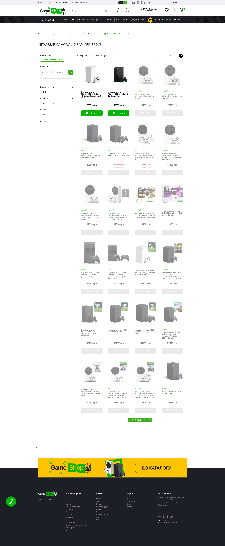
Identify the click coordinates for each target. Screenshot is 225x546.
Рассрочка (84, 2)
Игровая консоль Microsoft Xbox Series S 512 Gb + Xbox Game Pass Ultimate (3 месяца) (118, 216)
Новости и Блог (71, 512)
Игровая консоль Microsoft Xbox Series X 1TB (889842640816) (90, 155)
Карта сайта (70, 522)
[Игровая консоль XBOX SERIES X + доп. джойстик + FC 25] (145, 314)
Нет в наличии (145, 113)
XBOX (82, 34)
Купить (94, 113)
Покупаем (131, 501)
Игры (98, 512)
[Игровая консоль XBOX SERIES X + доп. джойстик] (118, 136)
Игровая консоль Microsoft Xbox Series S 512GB (144, 96)
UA (125, 2)
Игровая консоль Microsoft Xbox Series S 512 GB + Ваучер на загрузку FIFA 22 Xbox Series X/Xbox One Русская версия (118, 396)
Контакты (48, 2)
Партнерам (70, 527)
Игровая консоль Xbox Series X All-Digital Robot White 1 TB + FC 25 (145, 272)
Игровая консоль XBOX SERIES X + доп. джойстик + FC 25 (145, 332)
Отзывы (69, 520)
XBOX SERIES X (48, 103)
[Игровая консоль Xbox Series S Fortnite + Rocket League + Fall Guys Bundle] (145, 195)
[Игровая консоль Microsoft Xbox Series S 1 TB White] (172, 76)
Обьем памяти (47, 87)
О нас (40, 2)
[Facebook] (141, 2)
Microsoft (46, 115)
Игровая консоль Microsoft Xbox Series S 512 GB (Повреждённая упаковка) (171, 156)
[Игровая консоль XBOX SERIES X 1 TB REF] (172, 373)
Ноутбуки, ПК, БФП (103, 514)
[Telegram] (149, 2)
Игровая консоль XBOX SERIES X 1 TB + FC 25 (117, 331)
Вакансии (69, 517)
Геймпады (100, 509)
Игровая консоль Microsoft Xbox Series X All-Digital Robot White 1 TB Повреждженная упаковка (91, 96)
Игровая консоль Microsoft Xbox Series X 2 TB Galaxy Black (118, 94)
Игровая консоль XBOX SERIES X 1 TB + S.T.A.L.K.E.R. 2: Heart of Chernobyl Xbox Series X (171, 276)
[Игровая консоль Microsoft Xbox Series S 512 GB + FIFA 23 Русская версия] (91, 373)
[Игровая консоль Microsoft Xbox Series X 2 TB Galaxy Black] (118, 76)
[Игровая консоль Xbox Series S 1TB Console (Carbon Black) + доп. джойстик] (118, 255)
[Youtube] (133, 2)
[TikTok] (145, 3)
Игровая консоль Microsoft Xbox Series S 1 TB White (172, 96)
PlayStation (100, 499)
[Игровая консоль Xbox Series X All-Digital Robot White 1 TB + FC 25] (145, 255)
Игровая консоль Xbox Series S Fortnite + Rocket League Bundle (172, 213)
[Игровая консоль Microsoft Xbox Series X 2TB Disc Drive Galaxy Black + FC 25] (91, 314)
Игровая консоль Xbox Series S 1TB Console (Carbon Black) (90, 275)
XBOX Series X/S (94, 34)
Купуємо (159, 20)
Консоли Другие (102, 507)
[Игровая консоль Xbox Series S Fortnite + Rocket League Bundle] (172, 195)
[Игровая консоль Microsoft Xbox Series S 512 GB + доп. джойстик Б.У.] (145, 136)
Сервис (130, 499)
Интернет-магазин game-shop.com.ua (52, 34)
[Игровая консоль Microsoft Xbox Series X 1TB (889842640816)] (91, 136)
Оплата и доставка (61, 2)
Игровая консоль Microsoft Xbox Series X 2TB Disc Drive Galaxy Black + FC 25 (90, 333)
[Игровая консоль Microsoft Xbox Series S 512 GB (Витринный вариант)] (91, 195)
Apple (98, 517)
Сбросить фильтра (52, 59)
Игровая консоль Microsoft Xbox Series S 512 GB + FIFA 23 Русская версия (91, 392)
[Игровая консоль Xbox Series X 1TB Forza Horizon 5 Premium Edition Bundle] (172, 314)
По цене (44, 66)
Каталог (74, 34)
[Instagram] (138, 2)
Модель (44, 98)
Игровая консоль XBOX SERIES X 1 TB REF (171, 392)
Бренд (43, 109)
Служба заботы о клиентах (76, 525)
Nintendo (99, 504)
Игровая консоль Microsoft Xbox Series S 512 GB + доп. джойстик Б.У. (144, 156)
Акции (68, 530)
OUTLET (99, 520)
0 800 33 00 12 (149, 8)
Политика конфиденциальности (78, 499)
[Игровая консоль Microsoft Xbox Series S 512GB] (145, 76)
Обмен (177, 20)
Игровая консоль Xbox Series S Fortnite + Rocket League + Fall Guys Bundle (145, 215)
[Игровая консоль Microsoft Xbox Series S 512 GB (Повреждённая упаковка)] (172, 136)
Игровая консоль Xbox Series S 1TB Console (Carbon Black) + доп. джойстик (117, 276)
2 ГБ (44, 92)
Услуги (129, 507)
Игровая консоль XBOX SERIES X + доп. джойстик (118, 155)
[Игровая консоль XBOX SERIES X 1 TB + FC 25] (118, 314)
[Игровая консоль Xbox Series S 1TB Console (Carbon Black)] (91, 255)
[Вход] (183, 2)
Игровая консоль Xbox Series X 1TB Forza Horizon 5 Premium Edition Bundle (171, 335)
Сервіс (169, 20)
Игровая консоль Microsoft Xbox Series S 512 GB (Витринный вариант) (90, 216)
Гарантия (74, 2)
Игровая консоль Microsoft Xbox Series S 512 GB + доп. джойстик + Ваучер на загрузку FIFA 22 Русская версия (145, 395)
